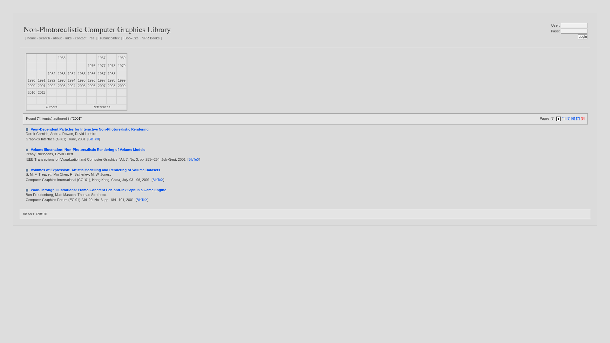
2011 (41, 92)
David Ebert (64, 154)
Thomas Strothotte (92, 195)
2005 (81, 86)
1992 (51, 80)
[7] (578, 118)
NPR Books (151, 38)
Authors (51, 107)
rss (92, 38)
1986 (91, 74)
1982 (51, 74)
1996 (91, 80)
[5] (568, 118)
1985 (81, 74)
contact (80, 38)
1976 (91, 66)
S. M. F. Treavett (38, 174)
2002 (51, 86)
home (31, 38)
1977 (101, 66)
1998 (111, 80)
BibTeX (93, 139)
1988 (111, 74)
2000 (31, 86)
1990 (31, 80)
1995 (81, 80)
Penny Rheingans (39, 154)
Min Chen (60, 174)
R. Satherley (79, 174)
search (44, 38)
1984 (71, 74)
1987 (101, 74)
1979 (121, 66)
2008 (111, 86)
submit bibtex (109, 38)
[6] (573, 118)
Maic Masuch (65, 195)
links (68, 38)
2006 (91, 86)
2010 (31, 92)
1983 (61, 74)
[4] (564, 118)
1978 (111, 66)
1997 (101, 80)
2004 (71, 86)
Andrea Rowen (61, 134)
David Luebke (85, 134)
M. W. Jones (100, 174)
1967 (101, 58)
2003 (61, 86)
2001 (41, 86)
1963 (61, 58)
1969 (121, 58)
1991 (41, 80)
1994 (71, 80)
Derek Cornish (37, 134)
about (57, 38)
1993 (61, 80)
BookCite (132, 38)
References (101, 107)
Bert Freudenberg (39, 195)
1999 (121, 80)
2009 (121, 86)
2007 (101, 86)
